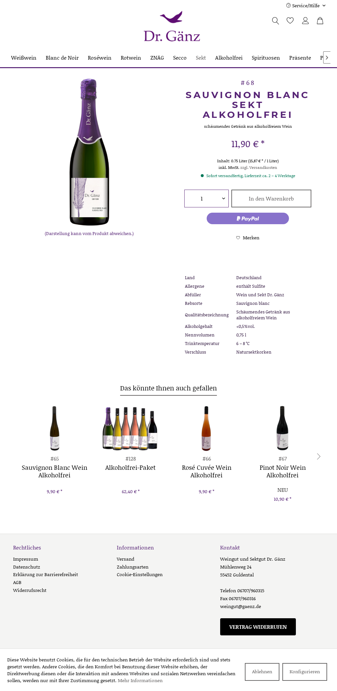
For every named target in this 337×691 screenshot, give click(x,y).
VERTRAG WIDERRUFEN (258, 626)
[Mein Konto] (306, 20)
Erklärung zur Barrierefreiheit (45, 574)
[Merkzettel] (286, 20)
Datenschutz (26, 566)
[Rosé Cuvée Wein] (206, 428)
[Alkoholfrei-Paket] (130, 428)
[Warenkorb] (320, 20)
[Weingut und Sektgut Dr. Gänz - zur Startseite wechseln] (171, 26)
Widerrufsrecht (29, 590)
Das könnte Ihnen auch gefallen (168, 387)
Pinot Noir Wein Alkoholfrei (283, 471)
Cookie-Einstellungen (140, 574)
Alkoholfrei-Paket (130, 468)
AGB (17, 582)
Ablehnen (262, 671)
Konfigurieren (305, 671)
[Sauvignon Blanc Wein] (54, 428)
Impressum (25, 558)
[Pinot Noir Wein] (282, 428)
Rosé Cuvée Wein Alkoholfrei (206, 471)
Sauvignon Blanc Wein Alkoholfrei (54, 471)
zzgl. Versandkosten (258, 167)
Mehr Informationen (140, 680)
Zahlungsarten (132, 566)
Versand (125, 558)
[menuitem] (289, 22)
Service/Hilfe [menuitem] (306, 5)
